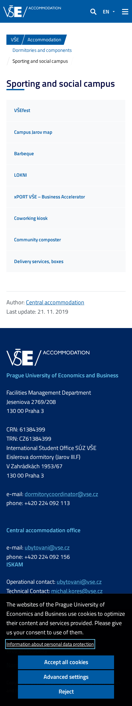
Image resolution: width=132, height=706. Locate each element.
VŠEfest (22, 110)
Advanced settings (66, 676)
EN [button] (106, 11)
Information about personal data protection (50, 644)
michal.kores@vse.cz (77, 591)
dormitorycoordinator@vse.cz (61, 494)
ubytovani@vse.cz (47, 547)
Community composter (37, 239)
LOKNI (20, 175)
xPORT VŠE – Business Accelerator (49, 196)
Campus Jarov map (33, 132)
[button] (93, 11)
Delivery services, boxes (38, 261)
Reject (66, 691)
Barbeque (24, 153)
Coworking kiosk (30, 218)
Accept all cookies (66, 662)
